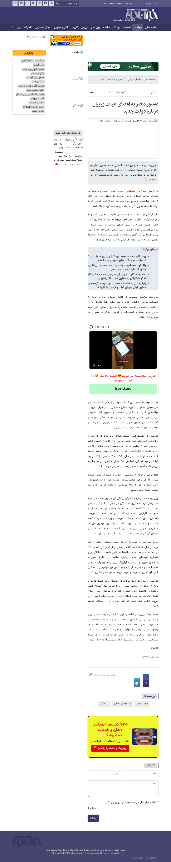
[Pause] (93, 365)
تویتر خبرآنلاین (33, 3)
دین (19, 27)
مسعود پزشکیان (122, 704)
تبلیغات (111, 3)
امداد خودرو (37, 111)
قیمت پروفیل (37, 99)
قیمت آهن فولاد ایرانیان (31, 86)
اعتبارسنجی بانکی (35, 90)
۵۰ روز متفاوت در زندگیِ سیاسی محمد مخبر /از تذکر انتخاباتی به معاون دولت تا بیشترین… (117, 276)
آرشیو (104, 3)
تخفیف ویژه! (123, 388)
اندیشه (27, 27)
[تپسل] (90, 64)
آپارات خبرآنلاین (27, 3)
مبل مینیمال (37, 74)
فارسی (155, 3)
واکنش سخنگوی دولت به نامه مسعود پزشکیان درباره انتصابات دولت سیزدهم (117, 267)
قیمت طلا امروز (35, 95)
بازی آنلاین (38, 65)
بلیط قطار (21, 95)
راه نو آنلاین (27, 61)
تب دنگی (104, 704)
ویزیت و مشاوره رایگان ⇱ (110, 748)
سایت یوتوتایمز (36, 103)
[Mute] (99, 365)
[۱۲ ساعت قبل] (74, 144)
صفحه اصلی (151, 27)
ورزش (84, 27)
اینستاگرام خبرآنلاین (39, 3)
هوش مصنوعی (42, 27)
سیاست (138, 27)
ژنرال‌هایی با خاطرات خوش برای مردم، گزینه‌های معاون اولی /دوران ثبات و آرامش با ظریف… (117, 285)
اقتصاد (127, 27)
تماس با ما (129, 3)
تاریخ (75, 27)
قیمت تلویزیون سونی (33, 69)
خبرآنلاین (135, 15)
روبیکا (15, 3)
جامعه (106, 27)
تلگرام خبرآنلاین (45, 3)
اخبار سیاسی (133, 80)
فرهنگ (116, 27)
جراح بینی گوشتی (35, 78)
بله (21, 3)
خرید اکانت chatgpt (33, 107)
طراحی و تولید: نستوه (141, 858)
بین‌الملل (95, 27)
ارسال (93, 818)
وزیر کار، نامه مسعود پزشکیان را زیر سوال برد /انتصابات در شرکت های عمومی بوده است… (117, 258)
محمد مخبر (142, 704)
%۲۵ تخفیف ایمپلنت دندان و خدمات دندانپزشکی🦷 (110, 730)
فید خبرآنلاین (51, 3)
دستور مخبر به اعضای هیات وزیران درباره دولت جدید (125, 107)
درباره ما (120, 3)
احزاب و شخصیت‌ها (111, 80)
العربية (148, 3)
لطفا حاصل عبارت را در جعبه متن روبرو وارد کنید (131, 802)
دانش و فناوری (61, 27)
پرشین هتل (37, 82)
